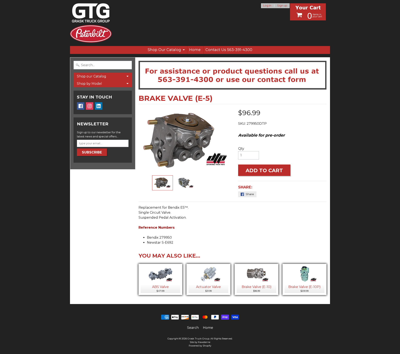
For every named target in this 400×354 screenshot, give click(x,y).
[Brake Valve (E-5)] (162, 183)
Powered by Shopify (200, 345)
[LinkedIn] (98, 106)
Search (193, 328)
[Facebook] (80, 106)
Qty (241, 149)
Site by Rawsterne (200, 342)
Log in (267, 5)
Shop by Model (89, 84)
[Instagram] (89, 106)
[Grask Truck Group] (91, 23)
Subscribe (92, 152)
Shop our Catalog (91, 76)
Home (195, 49)
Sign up (282, 5)
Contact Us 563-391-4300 (228, 49)
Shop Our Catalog (164, 49)
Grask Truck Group (198, 338)
